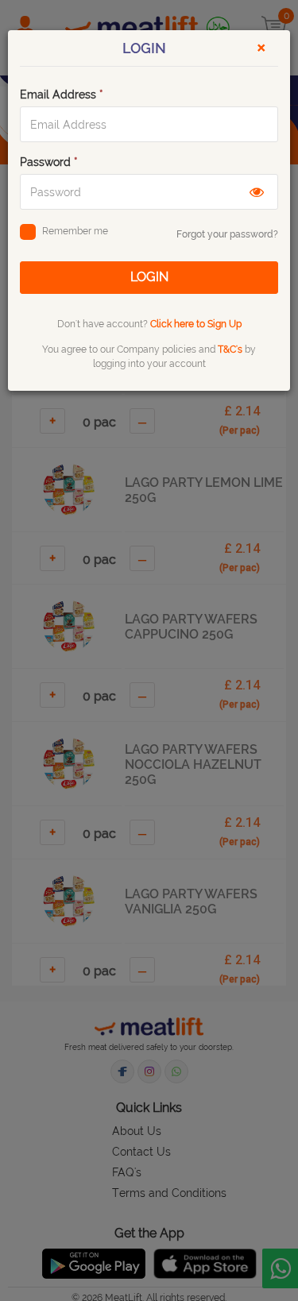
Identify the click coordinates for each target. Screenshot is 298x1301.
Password (49, 162)
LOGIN (149, 276)
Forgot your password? (227, 234)
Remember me (75, 231)
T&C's (230, 349)
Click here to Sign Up (196, 324)
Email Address (61, 94)
